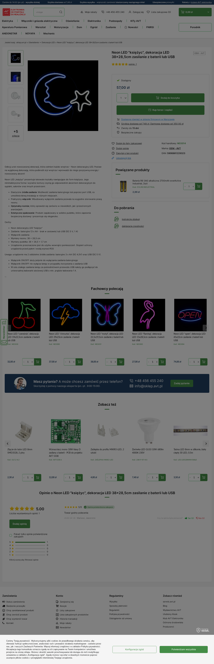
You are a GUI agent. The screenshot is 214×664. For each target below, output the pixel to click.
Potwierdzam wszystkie (184, 649)
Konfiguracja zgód (134, 649)
